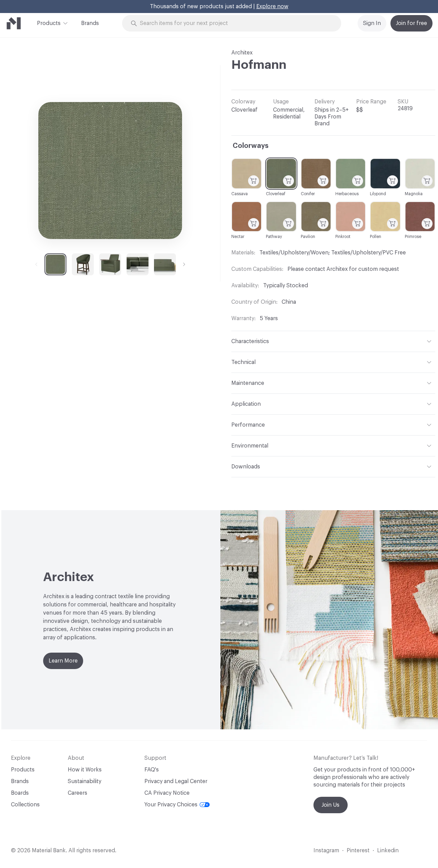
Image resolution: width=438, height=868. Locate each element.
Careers (77, 793)
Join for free (411, 23)
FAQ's (151, 769)
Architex (242, 52)
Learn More (63, 661)
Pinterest (358, 850)
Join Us (330, 805)
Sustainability (84, 781)
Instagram (326, 850)
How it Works (85, 769)
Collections (25, 804)
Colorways (251, 145)
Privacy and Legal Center (175, 781)
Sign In (372, 23)
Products (49, 23)
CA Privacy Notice (167, 793)
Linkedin (388, 850)
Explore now (272, 6)
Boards (20, 793)
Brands (90, 23)
